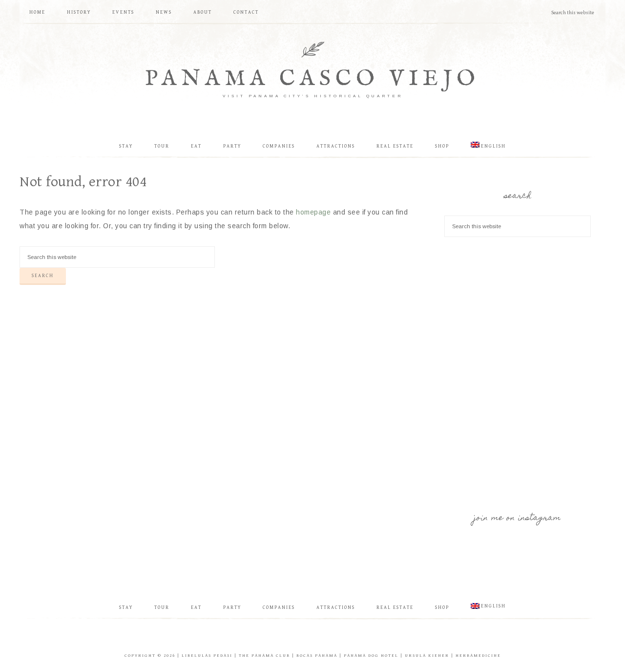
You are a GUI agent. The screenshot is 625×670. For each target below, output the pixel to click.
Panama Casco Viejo (312, 79)
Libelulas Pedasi (207, 655)
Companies (279, 607)
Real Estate (395, 607)
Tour (161, 607)
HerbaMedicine (478, 655)
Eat (196, 607)
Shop (442, 607)
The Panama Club (264, 655)
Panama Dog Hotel (371, 655)
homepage (313, 212)
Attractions (335, 607)
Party (232, 607)
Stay (126, 607)
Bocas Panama (316, 655)
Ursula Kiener (427, 655)
